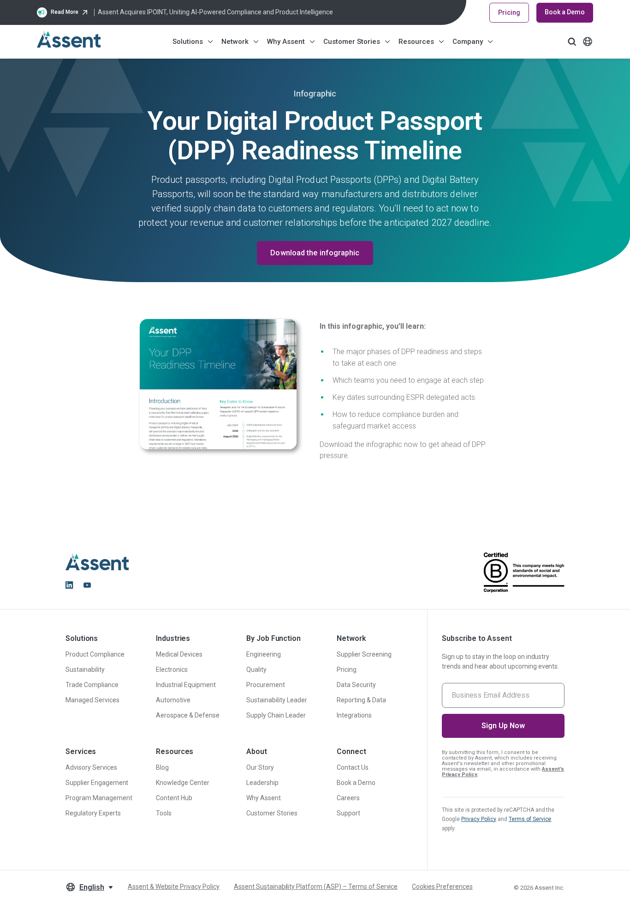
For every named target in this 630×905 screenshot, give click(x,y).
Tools (164, 813)
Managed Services (92, 700)
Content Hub (174, 798)
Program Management (98, 798)
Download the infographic (314, 252)
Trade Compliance (92, 684)
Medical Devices (179, 654)
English (91, 887)
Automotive (173, 700)
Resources (416, 41)
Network (235, 41)
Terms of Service (530, 819)
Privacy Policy (478, 819)
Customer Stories (351, 41)
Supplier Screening (364, 654)
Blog (162, 767)
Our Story (260, 767)
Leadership (262, 782)
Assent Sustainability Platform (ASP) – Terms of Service (316, 886)
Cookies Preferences (442, 886)
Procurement (265, 684)
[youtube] (87, 585)
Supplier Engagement (96, 782)
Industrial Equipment (185, 684)
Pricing (509, 12)
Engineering (263, 654)
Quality (256, 669)
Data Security (356, 684)
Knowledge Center (182, 782)
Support (348, 813)
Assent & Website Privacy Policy (174, 886)
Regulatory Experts (93, 813)
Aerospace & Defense (187, 715)
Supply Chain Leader (275, 715)
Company (467, 41)
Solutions (187, 41)
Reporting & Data (361, 700)
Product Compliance (95, 654)
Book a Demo (565, 12)
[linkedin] (69, 585)
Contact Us (352, 767)
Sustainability (85, 669)
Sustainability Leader (276, 700)
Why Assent (286, 41)
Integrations (354, 715)
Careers (348, 798)
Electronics (172, 669)
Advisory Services (91, 767)
